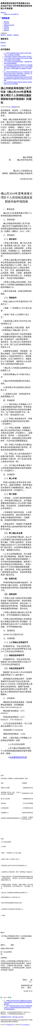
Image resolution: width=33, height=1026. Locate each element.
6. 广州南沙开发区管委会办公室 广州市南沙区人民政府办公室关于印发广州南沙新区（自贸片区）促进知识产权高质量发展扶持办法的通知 (18, 73)
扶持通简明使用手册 (18, 757)
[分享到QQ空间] (3, 997)
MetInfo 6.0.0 (10, 1024)
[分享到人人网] (8, 997)
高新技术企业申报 (9, 25)
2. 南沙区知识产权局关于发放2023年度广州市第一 (18, 56)
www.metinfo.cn (25, 1024)
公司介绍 (6, 23)
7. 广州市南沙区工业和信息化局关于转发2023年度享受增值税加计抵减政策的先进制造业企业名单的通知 (18, 78)
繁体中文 (16, 14)
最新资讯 (6, 30)
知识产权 (6, 28)
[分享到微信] (10, 997)
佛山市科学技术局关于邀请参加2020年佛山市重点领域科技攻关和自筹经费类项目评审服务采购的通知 (18, 1002)
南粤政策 (14, 107)
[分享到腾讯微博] (7, 997)
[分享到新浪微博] (5, 997)
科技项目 (6, 27)
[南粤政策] (5, 18)
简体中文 (3, 12)
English (11, 14)
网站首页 (6, 21)
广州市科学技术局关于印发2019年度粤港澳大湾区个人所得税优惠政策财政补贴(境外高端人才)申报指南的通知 (18, 1007)
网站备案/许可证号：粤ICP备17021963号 (12, 1017)
